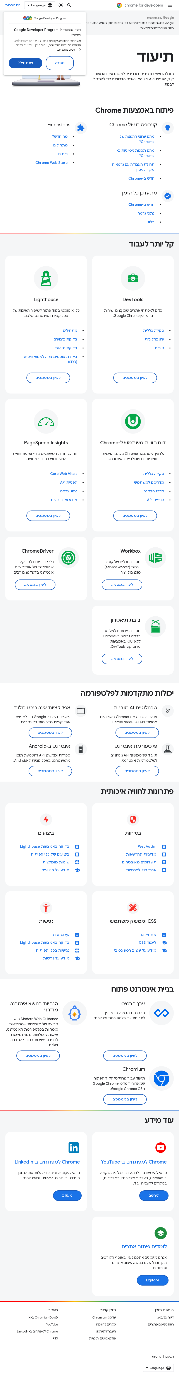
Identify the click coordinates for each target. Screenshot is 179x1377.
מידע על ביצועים (64, 500)
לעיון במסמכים (135, 378)
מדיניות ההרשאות (141, 854)
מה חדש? (60, 136)
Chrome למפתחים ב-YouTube (134, 1162)
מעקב (67, 1195)
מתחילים (60, 145)
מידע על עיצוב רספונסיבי (135, 950)
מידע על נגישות (56, 958)
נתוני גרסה (146, 213)
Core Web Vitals (63, 474)
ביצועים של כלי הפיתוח (50, 854)
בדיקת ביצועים (65, 339)
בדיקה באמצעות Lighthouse (44, 846)
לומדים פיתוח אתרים (144, 1247)
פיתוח (63, 154)
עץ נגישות (61, 935)
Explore (153, 1280)
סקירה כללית (153, 330)
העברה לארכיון (106, 1331)
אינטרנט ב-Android (49, 746)
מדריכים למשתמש (149, 482)
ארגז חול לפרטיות (141, 870)
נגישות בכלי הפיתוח (52, 950)
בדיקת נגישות (66, 348)
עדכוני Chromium (104, 1317)
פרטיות (156, 1356)
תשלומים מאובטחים (139, 862)
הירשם (154, 1195)
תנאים (169, 1356)
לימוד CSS (148, 942)
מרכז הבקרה (153, 491)
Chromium (133, 1069)
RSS (55, 1338)
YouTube (52, 1324)
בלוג (151, 222)
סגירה (60, 63)
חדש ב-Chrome (141, 178)
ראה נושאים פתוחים (161, 1324)
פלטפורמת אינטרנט (135, 746)
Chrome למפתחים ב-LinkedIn (47, 1162)
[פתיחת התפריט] (170, 5)
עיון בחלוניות (154, 339)
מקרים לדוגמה (106, 1324)
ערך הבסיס (133, 1004)
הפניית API (155, 500)
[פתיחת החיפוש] (69, 5)
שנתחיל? (25, 63)
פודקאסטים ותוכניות (102, 1338)
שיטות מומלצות (56, 862)
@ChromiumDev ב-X (43, 1317)
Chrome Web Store (51, 163)
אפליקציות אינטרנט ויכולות (42, 708)
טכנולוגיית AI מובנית (135, 708)
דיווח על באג (165, 1317)
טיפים (159, 348)
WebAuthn (147, 846)
